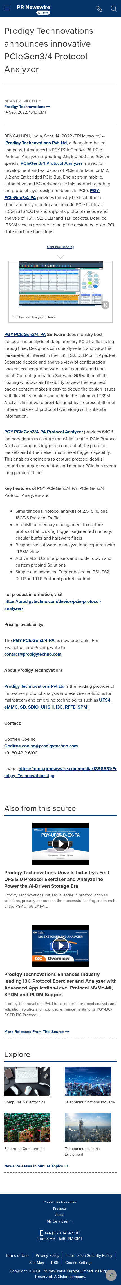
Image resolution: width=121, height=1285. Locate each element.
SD (23, 707)
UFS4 (105, 700)
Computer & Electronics (24, 1102)
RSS (54, 1262)
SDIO (33, 707)
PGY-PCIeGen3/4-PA (25, 334)
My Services (58, 1221)
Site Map (36, 1262)
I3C (59, 707)
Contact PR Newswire (60, 1202)
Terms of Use (17, 1255)
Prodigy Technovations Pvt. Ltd (36, 142)
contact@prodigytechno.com (33, 654)
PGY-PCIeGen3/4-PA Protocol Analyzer (43, 432)
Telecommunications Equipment (82, 1151)
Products (60, 1208)
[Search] (114, 8)
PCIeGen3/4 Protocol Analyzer (51, 163)
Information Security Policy (89, 1255)
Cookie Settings (79, 1262)
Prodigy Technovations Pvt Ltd (34, 686)
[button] (60, 283)
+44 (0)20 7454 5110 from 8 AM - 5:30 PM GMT (59, 1235)
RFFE (70, 707)
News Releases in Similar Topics (33, 1166)
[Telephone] (99, 8)
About (59, 1214)
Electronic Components (24, 1148)
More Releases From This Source (34, 1031)
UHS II (47, 707)
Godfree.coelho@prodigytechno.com (41, 746)
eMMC (11, 707)
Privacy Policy (47, 1255)
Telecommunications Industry (90, 1102)
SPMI (83, 707)
